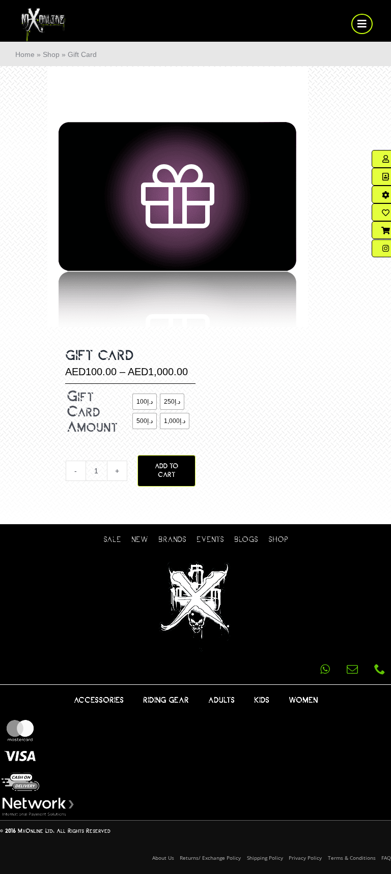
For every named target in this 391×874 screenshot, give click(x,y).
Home (25, 54)
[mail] (352, 669)
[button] (69, 498)
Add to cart (166, 470)
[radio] (144, 401)
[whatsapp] (325, 669)
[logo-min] (43, 11)
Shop (51, 54)
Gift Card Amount (92, 412)
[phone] (380, 669)
